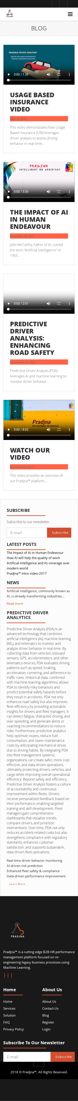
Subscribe (60, 532)
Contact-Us (50, 1008)
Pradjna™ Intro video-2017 (27, 573)
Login (46, 1029)
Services (9, 1008)
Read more (15, 603)
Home (7, 1001)
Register (48, 1022)
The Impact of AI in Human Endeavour (35, 552)
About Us (49, 1001)
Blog (45, 1015)
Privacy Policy (13, 1029)
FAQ (6, 1022)
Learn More (17, 884)
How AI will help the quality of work (33, 558)
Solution (9, 1015)
